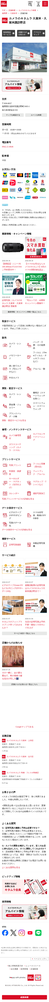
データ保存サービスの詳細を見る (17, 530)
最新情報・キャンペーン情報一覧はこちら (24, 312)
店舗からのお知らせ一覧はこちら (24, 684)
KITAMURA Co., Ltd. (19, 985)
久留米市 (13, 13)
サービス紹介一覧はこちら (24, 633)
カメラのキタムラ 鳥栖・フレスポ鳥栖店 (23, 773)
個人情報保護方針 (15, 966)
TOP (3, 10)
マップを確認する (13, 115)
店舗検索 (30, 1)
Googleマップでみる (25, 727)
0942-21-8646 (7, 147)
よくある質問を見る (11, 867)
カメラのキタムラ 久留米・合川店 (20, 757)
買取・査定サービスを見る (14, 420)
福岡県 (4, 13)
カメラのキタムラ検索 (27, 10)
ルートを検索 (36, 115)
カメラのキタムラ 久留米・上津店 (20, 740)
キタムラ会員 (38, 2)
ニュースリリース (33, 966)
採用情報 (24, 969)
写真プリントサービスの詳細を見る (18, 499)
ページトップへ (40, 959)
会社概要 (14, 969)
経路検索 (24, 997)
